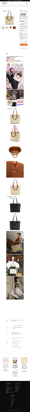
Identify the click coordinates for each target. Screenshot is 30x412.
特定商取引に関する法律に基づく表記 (10, 392)
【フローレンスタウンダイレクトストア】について (10, 388)
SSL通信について (8, 386)
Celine (11, 406)
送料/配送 (16, 391)
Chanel (11, 405)
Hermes (12, 404)
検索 (6, 385)
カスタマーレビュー (13, 399)
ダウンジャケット (13, 400)
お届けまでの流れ (17, 386)
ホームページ (21, 10)
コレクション (12, 398)
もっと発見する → (6, 370)
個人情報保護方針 (8, 389)
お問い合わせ (16, 385)
